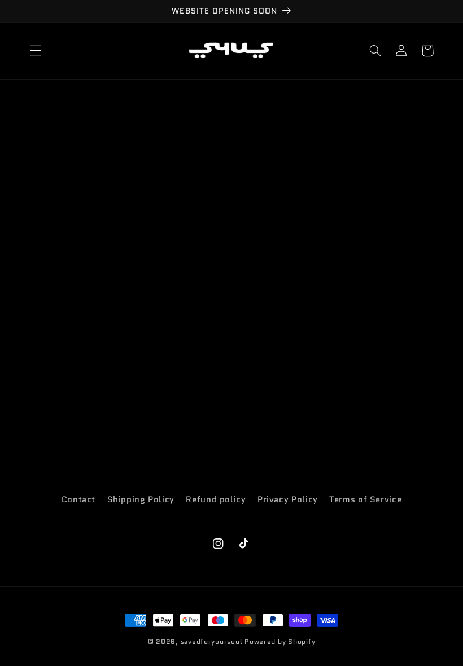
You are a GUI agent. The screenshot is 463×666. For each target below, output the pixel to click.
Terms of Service (365, 499)
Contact (78, 499)
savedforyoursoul (212, 641)
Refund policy (216, 499)
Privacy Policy (287, 499)
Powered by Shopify (279, 641)
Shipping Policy (140, 499)
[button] (36, 51)
